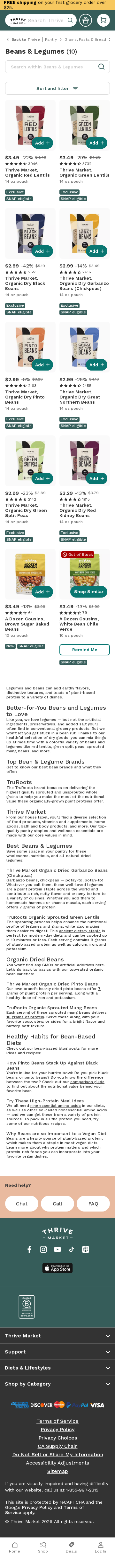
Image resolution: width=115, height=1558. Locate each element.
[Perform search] (16, 20)
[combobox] (41, 20)
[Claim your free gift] (85, 20)
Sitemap (57, 1471)
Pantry (51, 39)
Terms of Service (57, 1421)
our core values (42, 835)
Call (57, 1204)
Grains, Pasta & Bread (85, 39)
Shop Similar (88, 591)
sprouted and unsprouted (60, 792)
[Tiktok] (72, 1249)
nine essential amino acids (55, 1105)
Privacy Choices (57, 1437)
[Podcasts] (86, 1249)
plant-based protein (82, 1138)
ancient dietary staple (80, 931)
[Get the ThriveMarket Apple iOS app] (57, 1268)
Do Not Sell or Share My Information (57, 1454)
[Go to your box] (103, 20)
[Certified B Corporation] (33, 1307)
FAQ (93, 1204)
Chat (21, 1204)
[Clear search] (71, 20)
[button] (103, 20)
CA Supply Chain (58, 1446)
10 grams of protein (25, 1017)
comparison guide (87, 1082)
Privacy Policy (57, 1429)
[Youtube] (57, 1249)
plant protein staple (36, 889)
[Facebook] (29, 1249)
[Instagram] (43, 1249)
